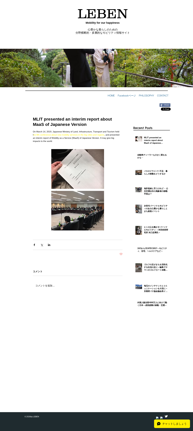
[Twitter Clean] (166, 416)
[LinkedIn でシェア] (49, 244)
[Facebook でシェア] (34, 244)
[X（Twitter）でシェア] (41, 244)
